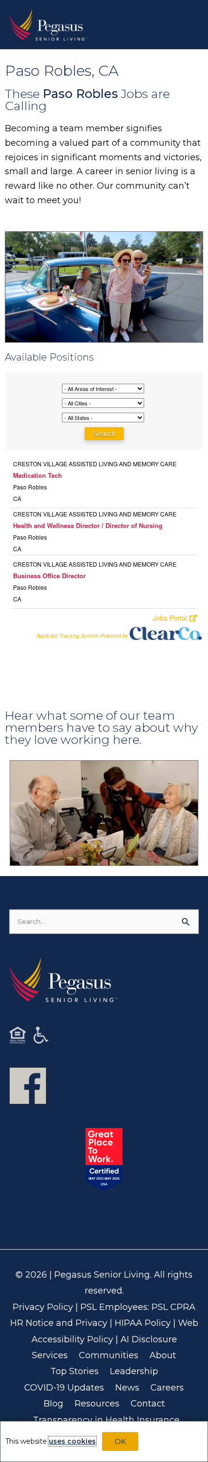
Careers (167, 1387)
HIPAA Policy (143, 1323)
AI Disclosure (148, 1339)
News (127, 1387)
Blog (53, 1403)
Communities (108, 1355)
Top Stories (74, 1371)
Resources (96, 1403)
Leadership (134, 1371)
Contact (148, 1403)
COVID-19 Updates (64, 1387)
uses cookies (72, 1441)
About (162, 1355)
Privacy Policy (43, 1307)
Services (50, 1355)
